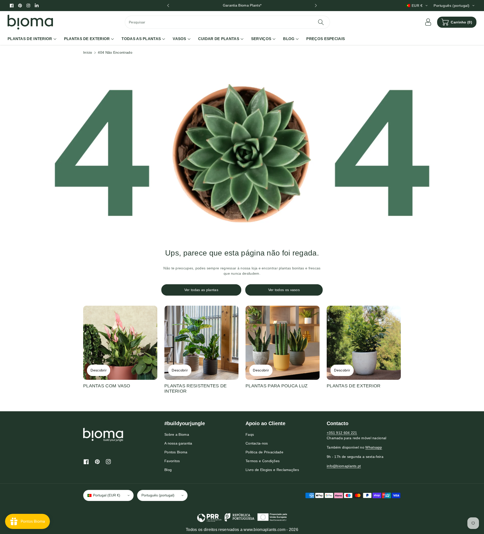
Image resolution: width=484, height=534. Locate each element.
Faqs (250, 434)
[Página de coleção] (120, 343)
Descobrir (98, 370)
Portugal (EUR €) (106, 495)
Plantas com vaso (106, 385)
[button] (456, 22)
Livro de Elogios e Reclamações (272, 470)
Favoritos (172, 461)
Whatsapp (373, 447)
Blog (168, 470)
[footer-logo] (103, 434)
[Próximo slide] (316, 5)
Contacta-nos (257, 443)
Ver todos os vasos (284, 290)
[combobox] (227, 22)
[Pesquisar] (320, 22)
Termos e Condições (263, 461)
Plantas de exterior (354, 385)
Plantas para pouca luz (277, 385)
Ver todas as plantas (201, 290)
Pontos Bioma (176, 452)
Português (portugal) (157, 495)
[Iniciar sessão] (428, 22)
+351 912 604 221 (342, 433)
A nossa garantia (178, 443)
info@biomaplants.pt (344, 466)
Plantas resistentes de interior (195, 388)
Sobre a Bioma (176, 434)
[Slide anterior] (168, 5)
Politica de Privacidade (264, 452)
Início (87, 52)
